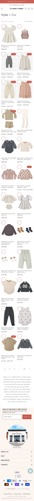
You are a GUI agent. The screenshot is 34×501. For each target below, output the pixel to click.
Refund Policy (26, 494)
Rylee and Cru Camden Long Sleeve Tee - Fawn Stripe (25, 158)
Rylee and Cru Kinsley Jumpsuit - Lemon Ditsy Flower (7, 102)
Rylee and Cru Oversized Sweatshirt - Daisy (24, 186)
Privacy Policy (17, 494)
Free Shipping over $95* (17, 5)
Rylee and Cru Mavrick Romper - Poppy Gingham (24, 101)
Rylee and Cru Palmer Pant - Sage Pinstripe (24, 271)
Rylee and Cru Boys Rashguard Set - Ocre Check (9, 131)
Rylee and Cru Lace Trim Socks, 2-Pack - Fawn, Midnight (23, 243)
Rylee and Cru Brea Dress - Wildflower (24, 214)
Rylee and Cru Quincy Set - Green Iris (8, 214)
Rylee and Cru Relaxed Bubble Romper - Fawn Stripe (7, 300)
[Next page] (29, 369)
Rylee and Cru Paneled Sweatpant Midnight (7, 328)
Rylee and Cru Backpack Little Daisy (23, 46)
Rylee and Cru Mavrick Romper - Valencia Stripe (24, 74)
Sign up (27, 417)
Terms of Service (8, 494)
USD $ (17, 472)
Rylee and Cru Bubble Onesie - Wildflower (23, 328)
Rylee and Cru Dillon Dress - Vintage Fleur (9, 46)
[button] (1, 9)
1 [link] (4, 369)
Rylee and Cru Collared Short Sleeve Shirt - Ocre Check (8, 357)
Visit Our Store (17, 447)
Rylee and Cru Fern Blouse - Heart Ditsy (24, 356)
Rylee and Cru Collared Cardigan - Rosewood (7, 186)
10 (24, 369)
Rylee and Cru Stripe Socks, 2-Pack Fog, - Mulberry (8, 271)
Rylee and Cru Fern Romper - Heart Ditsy (8, 158)
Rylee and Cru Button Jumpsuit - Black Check (7, 74)
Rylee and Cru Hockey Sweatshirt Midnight (23, 299)
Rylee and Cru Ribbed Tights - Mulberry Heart (25, 131)
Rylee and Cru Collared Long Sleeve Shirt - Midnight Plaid (7, 243)
